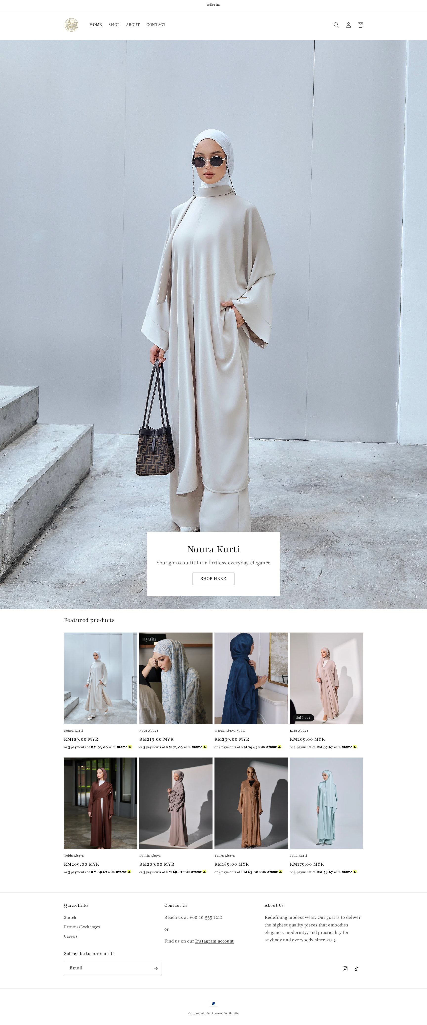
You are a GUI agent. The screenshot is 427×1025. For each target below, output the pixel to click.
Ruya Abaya (148, 731)
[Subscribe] (156, 968)
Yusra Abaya (224, 856)
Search (70, 917)
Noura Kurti (73, 731)
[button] (336, 25)
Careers (71, 936)
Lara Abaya (299, 731)
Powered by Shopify (225, 1013)
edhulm (206, 1013)
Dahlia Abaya (150, 856)
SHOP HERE (214, 578)
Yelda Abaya (74, 856)
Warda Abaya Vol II (229, 731)
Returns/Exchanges (82, 927)
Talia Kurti (298, 856)
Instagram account (214, 941)
